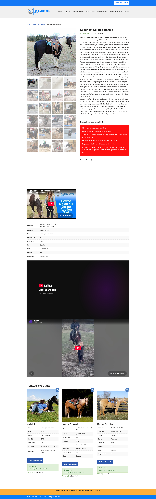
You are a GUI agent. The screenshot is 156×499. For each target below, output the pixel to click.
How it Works (90, 11)
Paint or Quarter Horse (38, 24)
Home (60, 11)
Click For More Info (35, 460)
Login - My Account (121, 2)
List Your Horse (102, 11)
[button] (72, 31)
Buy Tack (67, 11)
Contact (126, 11)
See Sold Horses (78, 11)
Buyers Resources (116, 11)
